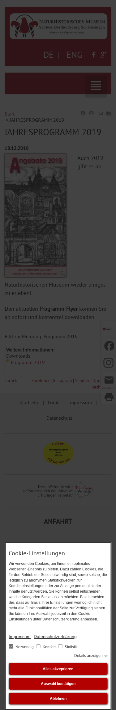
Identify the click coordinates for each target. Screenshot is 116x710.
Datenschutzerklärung (55, 636)
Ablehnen (58, 698)
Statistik (71, 647)
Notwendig (25, 647)
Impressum (20, 636)
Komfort (49, 647)
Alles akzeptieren (58, 669)
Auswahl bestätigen (58, 684)
